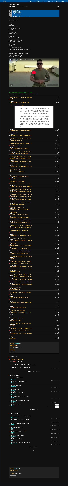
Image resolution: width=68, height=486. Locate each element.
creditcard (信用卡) (16, 4)
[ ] (13, 379)
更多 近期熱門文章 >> (34, 409)
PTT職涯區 (10, 4)
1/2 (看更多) (14, 16)
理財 (15, 343)
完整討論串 (13, 359)
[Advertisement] (34, 458)
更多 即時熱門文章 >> (34, 446)
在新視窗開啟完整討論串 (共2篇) (34, 371)
